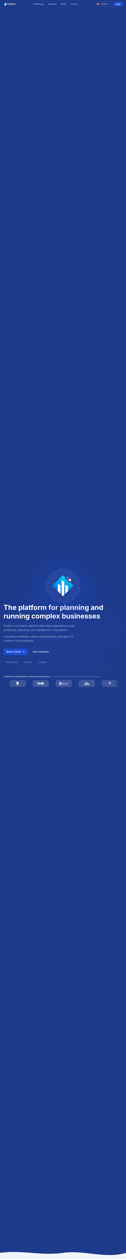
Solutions (52, 4)
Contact (74, 4)
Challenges (38, 4)
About (64, 4)
